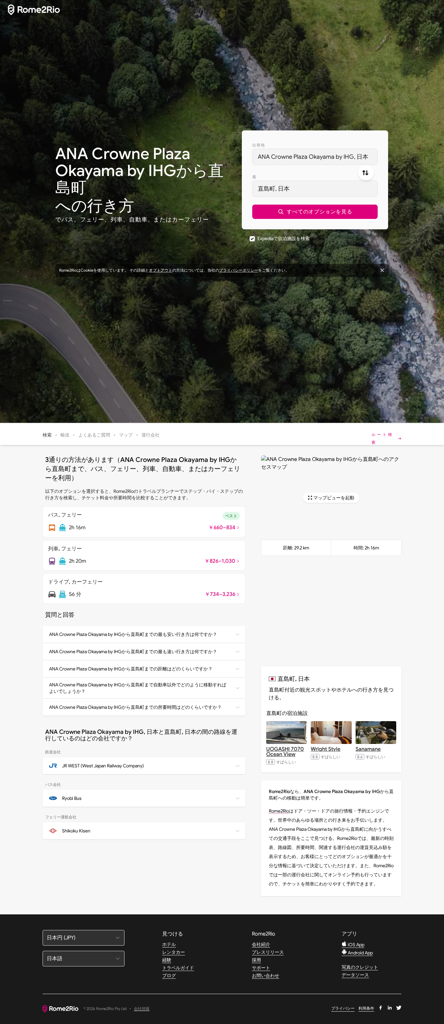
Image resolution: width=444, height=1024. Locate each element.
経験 (166, 960)
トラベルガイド (178, 968)
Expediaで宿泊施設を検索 (283, 238)
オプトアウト (160, 270)
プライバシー (343, 1008)
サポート (261, 968)
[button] (315, 212)
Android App (360, 953)
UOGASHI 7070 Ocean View (285, 752)
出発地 (258, 144)
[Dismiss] (382, 270)
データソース (355, 975)
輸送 (65, 435)
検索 (47, 435)
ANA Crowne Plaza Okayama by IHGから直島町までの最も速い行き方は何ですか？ (133, 651)
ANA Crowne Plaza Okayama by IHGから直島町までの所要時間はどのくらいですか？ (135, 707)
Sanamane (368, 749)
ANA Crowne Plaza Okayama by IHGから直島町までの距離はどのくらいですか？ (131, 669)
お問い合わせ (265, 975)
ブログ (169, 975)
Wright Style (325, 749)
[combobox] (315, 157)
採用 (256, 960)
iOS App (355, 945)
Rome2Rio (279, 811)
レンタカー (173, 952)
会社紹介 (261, 944)
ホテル (169, 944)
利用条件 (366, 1008)
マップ (126, 435)
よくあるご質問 (94, 435)
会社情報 (142, 1009)
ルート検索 (382, 438)
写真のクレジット (360, 967)
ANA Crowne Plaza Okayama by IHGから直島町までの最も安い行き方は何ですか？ (133, 634)
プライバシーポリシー (238, 270)
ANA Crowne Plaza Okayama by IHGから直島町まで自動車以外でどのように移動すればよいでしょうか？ (137, 688)
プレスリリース (268, 952)
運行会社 (150, 435)
